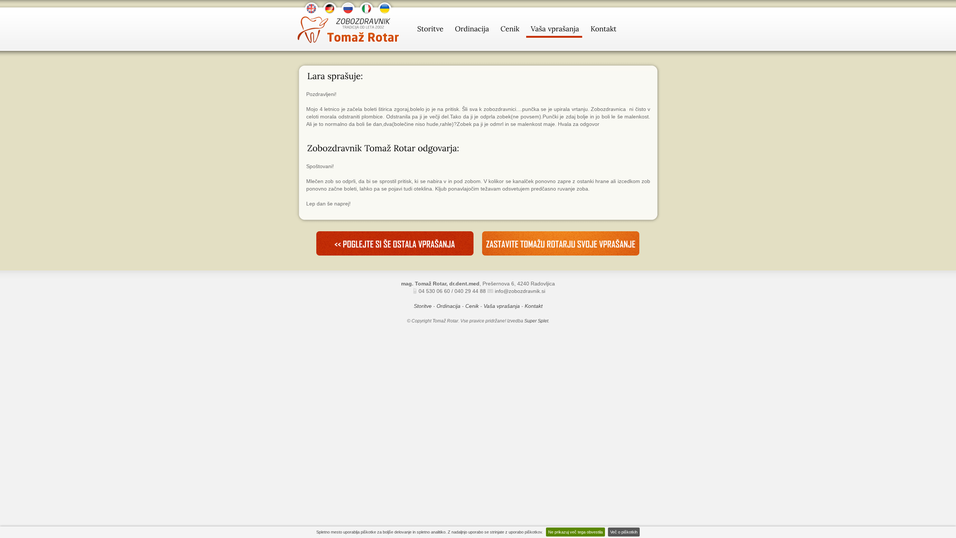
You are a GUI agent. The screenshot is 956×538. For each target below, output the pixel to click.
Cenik (472, 306)
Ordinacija (448, 306)
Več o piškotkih (623, 532)
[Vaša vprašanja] (554, 30)
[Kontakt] (603, 30)
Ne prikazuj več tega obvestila (575, 532)
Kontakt (534, 306)
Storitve (423, 306)
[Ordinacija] (471, 30)
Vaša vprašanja (502, 306)
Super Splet (536, 321)
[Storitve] (429, 30)
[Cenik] (509, 30)
